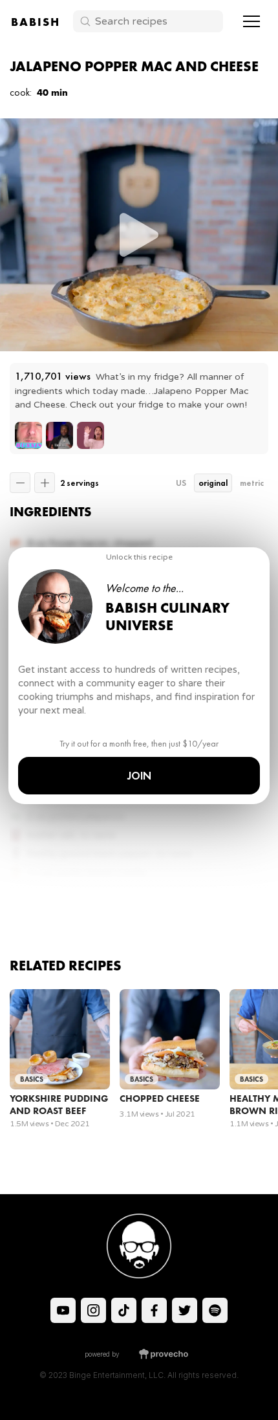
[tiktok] (63, 1310)
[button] (251, 21)
